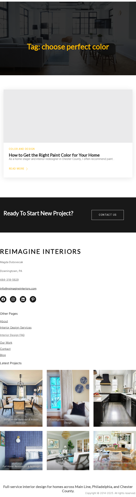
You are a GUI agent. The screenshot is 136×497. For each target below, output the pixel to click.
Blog (3, 355)
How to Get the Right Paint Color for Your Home (54, 154)
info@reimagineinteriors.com (18, 288)
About (4, 321)
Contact (5, 349)
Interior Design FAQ (12, 335)
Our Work (6, 342)
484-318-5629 (9, 279)
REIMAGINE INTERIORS (40, 251)
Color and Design (22, 149)
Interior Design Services (16, 327)
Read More (17, 168)
